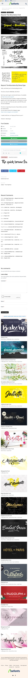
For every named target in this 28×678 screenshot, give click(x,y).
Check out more (14, 141)
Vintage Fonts (10, 606)
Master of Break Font (6, 426)
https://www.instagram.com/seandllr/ (9, 112)
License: (4, 135)
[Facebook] (15, 675)
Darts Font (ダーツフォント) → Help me (12, 234)
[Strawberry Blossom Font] (14, 372)
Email (2, 306)
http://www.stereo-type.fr (8, 96)
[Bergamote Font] (14, 617)
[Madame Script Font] (14, 505)
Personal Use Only (14, 135)
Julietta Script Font (6, 404)
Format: (4, 128)
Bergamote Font (5, 627)
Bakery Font (4, 337)
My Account (14, 0)
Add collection (14, 144)
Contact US (11, 667)
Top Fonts (17, 667)
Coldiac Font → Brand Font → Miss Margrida (13, 207)
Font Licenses (16, 665)
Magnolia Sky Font (6, 649)
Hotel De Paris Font (6, 560)
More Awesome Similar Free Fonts (15, 316)
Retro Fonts (9, 562)
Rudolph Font (4, 604)
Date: (3, 126)
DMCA (10, 665)
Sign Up (7, 0)
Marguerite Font (5, 471)
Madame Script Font (6, 515)
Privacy (6, 665)
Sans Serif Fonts (15, 562)
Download (14, 138)
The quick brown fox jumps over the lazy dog (14, 162)
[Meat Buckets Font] (14, 483)
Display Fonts (4, 562)
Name (2, 301)
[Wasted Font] (14, 572)
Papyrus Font (6, 213)
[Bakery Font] (14, 327)
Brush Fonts (15, 8)
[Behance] (13, 675)
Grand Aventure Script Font (8, 359)
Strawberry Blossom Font (8, 382)
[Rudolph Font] (14, 595)
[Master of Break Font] (14, 416)
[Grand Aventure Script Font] (14, 350)
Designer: (4, 133)
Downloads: (5, 130)
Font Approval (24, 665)
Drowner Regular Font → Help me (11, 237)
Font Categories (8, 8)
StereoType (12, 133)
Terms (2, 665)
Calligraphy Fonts (10, 12)
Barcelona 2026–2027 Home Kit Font (15, 226)
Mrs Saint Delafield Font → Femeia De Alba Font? (14, 221)
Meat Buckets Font (6, 493)
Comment (3, 280)
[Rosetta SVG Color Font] (14, 439)
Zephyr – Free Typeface (6, 184)
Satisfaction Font (5, 178)
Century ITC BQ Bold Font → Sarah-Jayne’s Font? (13, 224)
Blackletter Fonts (4, 584)
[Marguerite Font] (14, 461)
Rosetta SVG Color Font (7, 448)
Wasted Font (4, 582)
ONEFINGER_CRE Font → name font (11, 248)
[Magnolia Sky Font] (14, 639)
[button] (26, 4)
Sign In (2, 0)
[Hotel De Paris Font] (14, 550)
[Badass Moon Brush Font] (14, 528)
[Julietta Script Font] (14, 394)
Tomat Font (6, 218)
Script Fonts (16, 339)
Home (3, 8)
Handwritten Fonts (13, 361)
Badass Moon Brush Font (7, 538)
